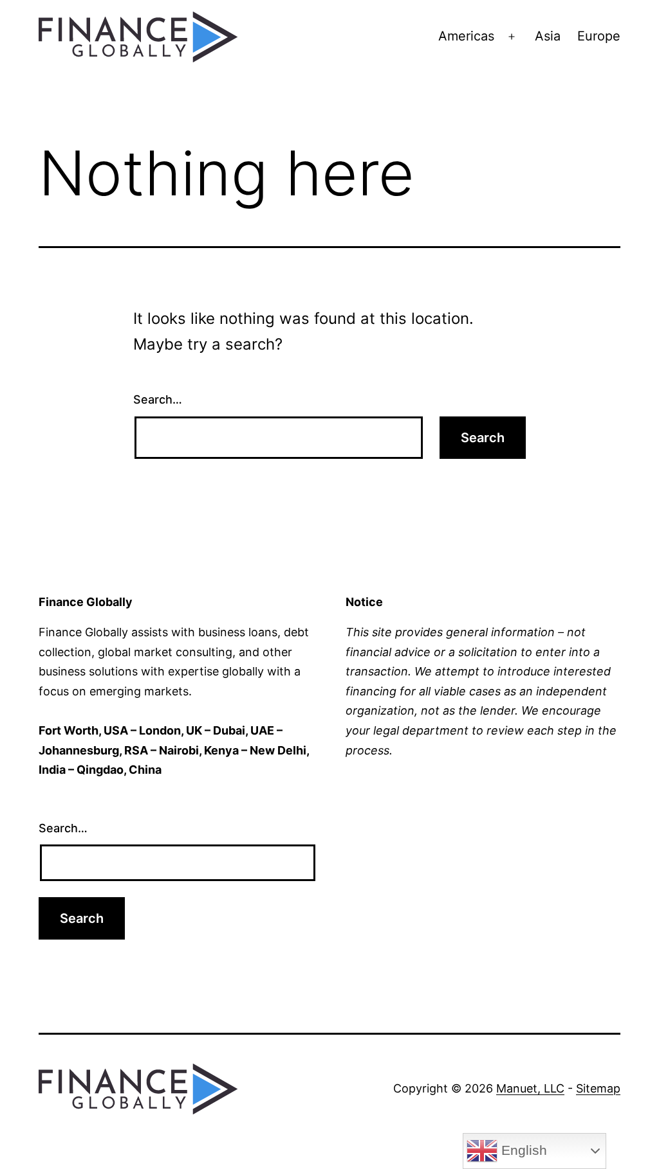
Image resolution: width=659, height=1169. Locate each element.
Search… (157, 399)
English (522, 1150)
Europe (598, 36)
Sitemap (598, 1088)
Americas (466, 36)
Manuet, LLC (530, 1088)
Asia (548, 36)
